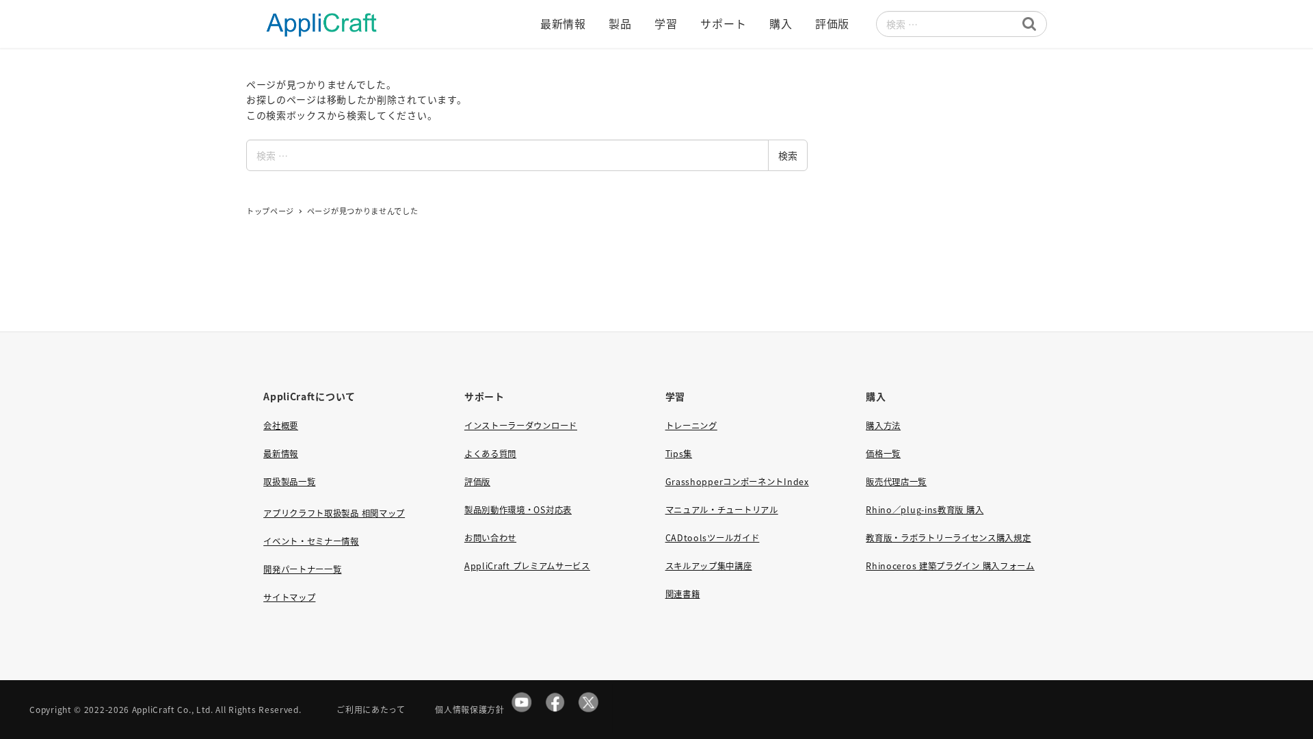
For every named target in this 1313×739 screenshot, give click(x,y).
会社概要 (280, 425)
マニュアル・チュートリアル (721, 510)
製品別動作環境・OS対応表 (518, 510)
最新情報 (280, 454)
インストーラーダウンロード (520, 425)
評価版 (477, 482)
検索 (787, 155)
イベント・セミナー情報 (311, 541)
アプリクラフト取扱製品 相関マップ (334, 513)
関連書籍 (682, 594)
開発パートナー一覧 (302, 569)
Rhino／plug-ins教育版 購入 (924, 510)
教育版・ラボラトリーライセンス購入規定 (948, 538)
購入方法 (883, 425)
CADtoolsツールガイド (712, 538)
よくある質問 (490, 454)
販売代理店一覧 (896, 482)
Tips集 (679, 454)
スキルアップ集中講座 (708, 566)
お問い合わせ (490, 538)
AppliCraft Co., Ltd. (172, 709)
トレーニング (691, 425)
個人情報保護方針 (470, 709)
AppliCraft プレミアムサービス (527, 566)
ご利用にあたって (371, 709)
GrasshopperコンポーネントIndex (737, 482)
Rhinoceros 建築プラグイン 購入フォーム (950, 566)
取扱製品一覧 (289, 482)
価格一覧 (883, 454)
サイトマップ (289, 597)
